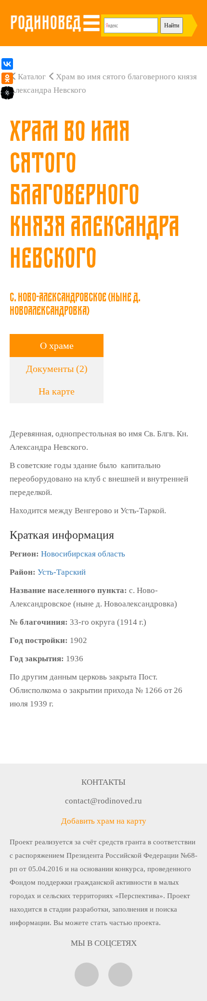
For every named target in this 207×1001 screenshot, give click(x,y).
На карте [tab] (57, 391)
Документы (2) (57, 368)
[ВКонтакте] (7, 64)
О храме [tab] (57, 345)
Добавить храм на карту (103, 821)
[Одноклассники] (7, 78)
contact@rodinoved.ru (103, 801)
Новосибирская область (83, 553)
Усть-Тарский (62, 572)
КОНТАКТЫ (103, 782)
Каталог (32, 76)
